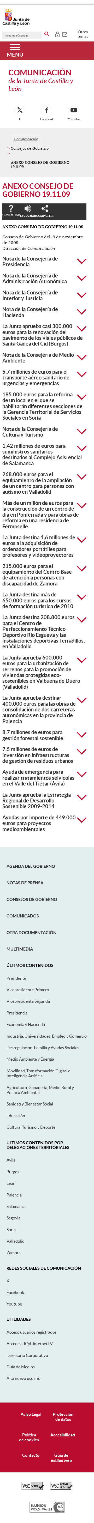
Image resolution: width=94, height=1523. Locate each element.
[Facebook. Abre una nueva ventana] (46, 110)
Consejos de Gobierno (32, 899)
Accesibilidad (62, 1435)
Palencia (14, 1195)
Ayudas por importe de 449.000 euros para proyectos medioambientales (39, 823)
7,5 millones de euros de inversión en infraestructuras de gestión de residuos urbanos (37, 755)
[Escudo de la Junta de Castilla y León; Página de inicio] (16, 24)
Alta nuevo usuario (23, 1378)
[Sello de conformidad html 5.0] (61, 1488)
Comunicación (26, 139)
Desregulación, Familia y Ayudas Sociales (43, 1047)
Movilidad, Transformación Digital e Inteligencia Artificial (38, 1073)
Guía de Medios (21, 1366)
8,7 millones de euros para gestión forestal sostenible (32, 735)
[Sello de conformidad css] (32, 1488)
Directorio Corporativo (27, 1355)
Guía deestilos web (61, 1457)
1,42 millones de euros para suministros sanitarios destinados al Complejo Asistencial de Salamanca (42, 454)
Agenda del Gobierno (31, 866)
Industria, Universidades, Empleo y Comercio (47, 1036)
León (11, 1183)
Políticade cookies (29, 1437)
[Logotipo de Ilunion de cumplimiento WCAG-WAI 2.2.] (47, 1511)
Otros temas (83, 34)
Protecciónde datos (63, 1417)
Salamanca (16, 1206)
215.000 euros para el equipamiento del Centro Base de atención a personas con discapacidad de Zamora (37, 575)
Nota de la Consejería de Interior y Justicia (30, 295)
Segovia (13, 1218)
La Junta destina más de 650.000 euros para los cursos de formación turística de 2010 (37, 600)
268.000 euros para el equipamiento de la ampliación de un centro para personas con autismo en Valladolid (38, 483)
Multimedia (20, 949)
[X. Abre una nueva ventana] (19, 110)
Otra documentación (31, 932)
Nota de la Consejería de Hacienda (30, 312)
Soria (11, 1229)
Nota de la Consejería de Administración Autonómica (34, 278)
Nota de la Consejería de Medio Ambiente (38, 358)
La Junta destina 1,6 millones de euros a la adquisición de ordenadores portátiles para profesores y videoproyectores (38, 546)
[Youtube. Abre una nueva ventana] (73, 110)
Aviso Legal (31, 1414)
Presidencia (17, 1013)
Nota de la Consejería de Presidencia (30, 261)
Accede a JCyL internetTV (30, 1343)
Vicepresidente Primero (28, 989)
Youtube (14, 1304)
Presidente (16, 978)
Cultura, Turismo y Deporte (31, 1127)
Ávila (11, 1160)
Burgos (13, 1171)
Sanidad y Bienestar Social (30, 1104)
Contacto (30, 1455)
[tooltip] (57, 34)
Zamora (14, 1252)
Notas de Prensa (25, 882)
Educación (16, 1115)
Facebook (15, 1292)
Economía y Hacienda (26, 1024)
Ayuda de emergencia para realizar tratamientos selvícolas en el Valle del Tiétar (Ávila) (38, 778)
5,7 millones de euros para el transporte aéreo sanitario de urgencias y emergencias (35, 377)
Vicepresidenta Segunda (28, 1001)
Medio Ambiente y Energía (30, 1059)
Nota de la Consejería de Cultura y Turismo (30, 432)
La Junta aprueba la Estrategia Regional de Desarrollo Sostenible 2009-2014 (36, 800)
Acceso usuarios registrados (32, 1332)
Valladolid (16, 1241)
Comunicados (23, 916)
